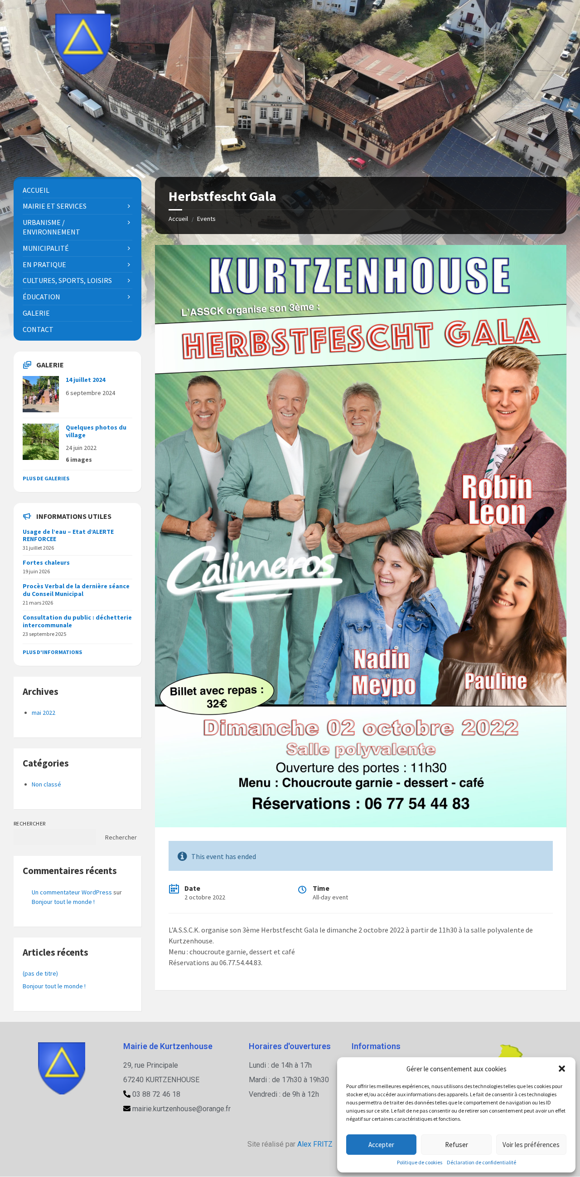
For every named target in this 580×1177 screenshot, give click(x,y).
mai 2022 (43, 712)
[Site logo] (83, 71)
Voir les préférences (531, 1144)
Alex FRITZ (315, 1144)
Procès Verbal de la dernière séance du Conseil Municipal (76, 590)
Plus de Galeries (46, 478)
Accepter (381, 1144)
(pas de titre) (40, 973)
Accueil (178, 219)
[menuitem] (77, 190)
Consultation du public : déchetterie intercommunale (77, 621)
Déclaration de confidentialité (481, 1162)
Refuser (456, 1144)
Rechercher (30, 823)
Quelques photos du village (96, 431)
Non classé (46, 784)
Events (206, 219)
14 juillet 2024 (85, 380)
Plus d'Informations (52, 652)
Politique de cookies (419, 1162)
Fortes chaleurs (46, 562)
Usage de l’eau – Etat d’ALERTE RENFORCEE (68, 535)
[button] (561, 1068)
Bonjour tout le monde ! (63, 902)
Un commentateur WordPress (72, 892)
